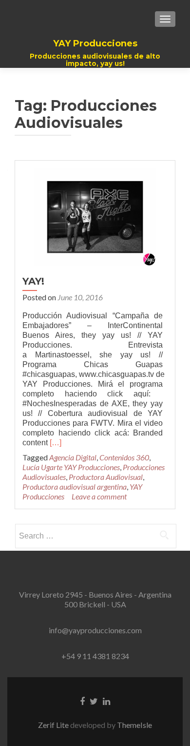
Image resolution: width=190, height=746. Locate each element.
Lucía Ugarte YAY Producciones (71, 467)
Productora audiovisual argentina (74, 486)
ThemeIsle (134, 724)
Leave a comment (99, 496)
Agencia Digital (72, 457)
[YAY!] (95, 215)
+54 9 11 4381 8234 (95, 656)
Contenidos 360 (124, 457)
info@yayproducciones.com (95, 630)
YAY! (33, 281)
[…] (55, 442)
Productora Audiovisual (106, 476)
